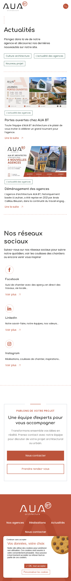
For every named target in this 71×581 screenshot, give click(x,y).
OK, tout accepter (37, 566)
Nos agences (15, 523)
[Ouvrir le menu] (65, 6)
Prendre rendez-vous (35, 469)
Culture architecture (18, 56)
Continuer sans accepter (16, 540)
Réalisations (37, 523)
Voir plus (10, 294)
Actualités (58, 523)
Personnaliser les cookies (36, 572)
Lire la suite (12, 138)
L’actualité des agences (49, 56)
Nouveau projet (14, 63)
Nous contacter (35, 455)
